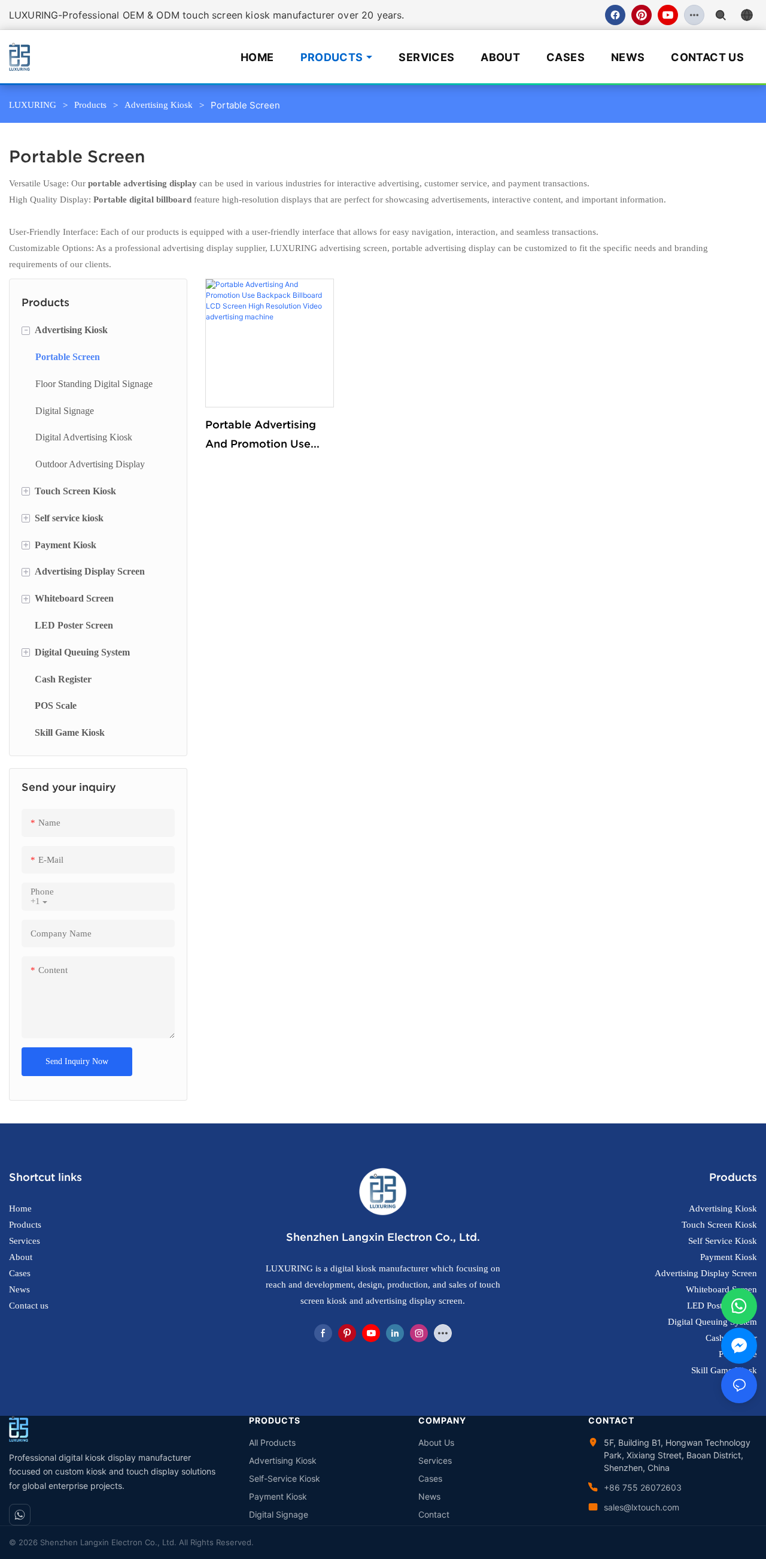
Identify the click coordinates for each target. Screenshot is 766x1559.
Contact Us (707, 57)
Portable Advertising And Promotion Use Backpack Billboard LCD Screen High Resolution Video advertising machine (260, 436)
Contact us (28, 1305)
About (500, 57)
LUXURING (32, 105)
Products (331, 57)
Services (426, 57)
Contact (433, 1514)
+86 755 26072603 (643, 1487)
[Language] (747, 15)
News (628, 57)
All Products (272, 1442)
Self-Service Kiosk (284, 1478)
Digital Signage (278, 1514)
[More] (694, 15)
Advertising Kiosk (158, 105)
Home (257, 57)
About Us (436, 1442)
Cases (565, 57)
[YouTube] (668, 15)
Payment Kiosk (278, 1496)
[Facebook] (615, 15)
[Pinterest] (641, 15)
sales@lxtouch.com (641, 1507)
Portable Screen (245, 105)
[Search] (720, 15)
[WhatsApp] (20, 1514)
